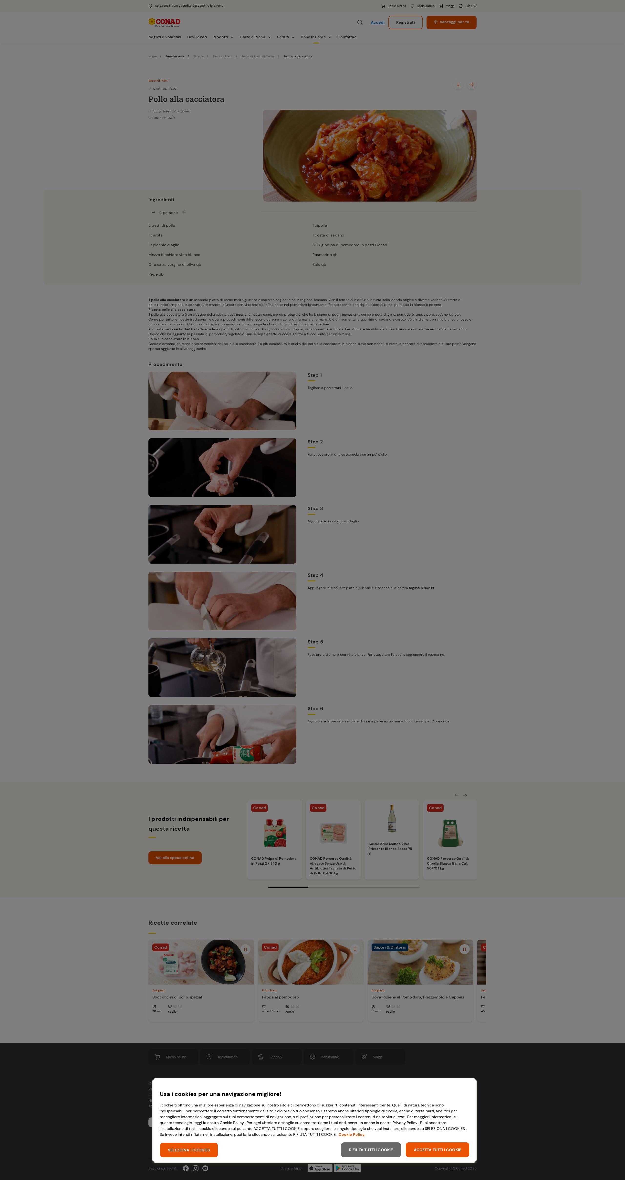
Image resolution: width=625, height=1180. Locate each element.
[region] (314, 1120)
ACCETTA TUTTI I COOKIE (437, 1149)
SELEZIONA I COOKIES (189, 1150)
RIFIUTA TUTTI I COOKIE (371, 1149)
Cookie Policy (352, 1134)
